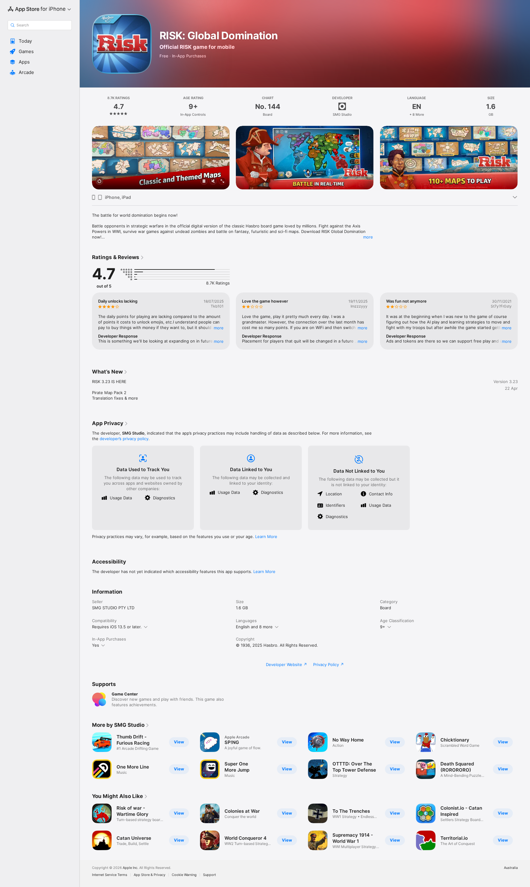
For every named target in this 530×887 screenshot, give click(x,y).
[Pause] (204, 181)
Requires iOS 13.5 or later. (117, 626)
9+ (382, 626)
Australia (511, 868)
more (368, 236)
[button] (39, 41)
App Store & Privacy (149, 875)
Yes (95, 645)
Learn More (266, 536)
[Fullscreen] (222, 181)
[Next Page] (524, 158)
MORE (219, 327)
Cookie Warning (184, 875)
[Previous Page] (86, 158)
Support (209, 875)
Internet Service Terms (109, 875)
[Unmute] (213, 181)
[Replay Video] (99, 181)
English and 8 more (254, 626)
